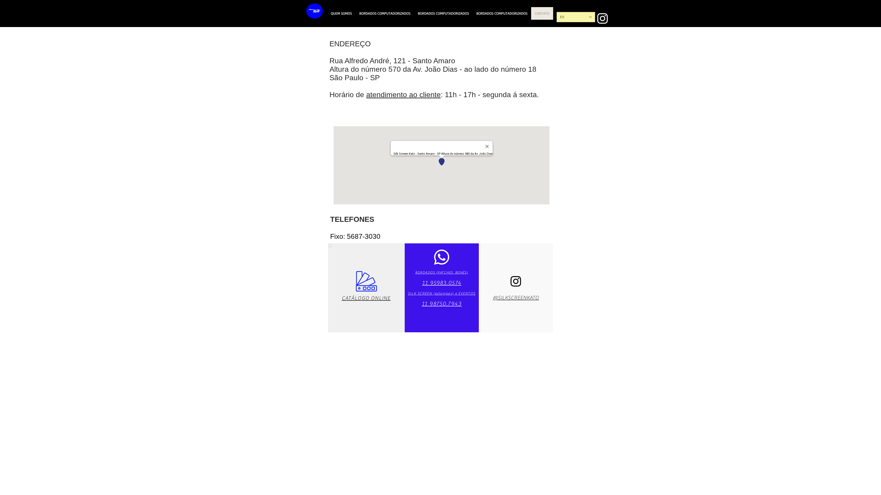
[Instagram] (603, 18)
